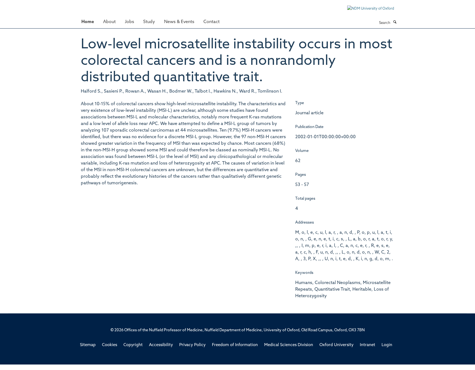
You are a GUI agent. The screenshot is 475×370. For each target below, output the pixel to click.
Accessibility (161, 345)
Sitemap (88, 345)
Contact (211, 22)
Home (87, 22)
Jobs (129, 22)
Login (387, 345)
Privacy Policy (192, 345)
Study (149, 22)
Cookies (109, 345)
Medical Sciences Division (288, 345)
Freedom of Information (235, 345)
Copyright (133, 345)
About (109, 22)
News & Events (179, 22)
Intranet (367, 345)
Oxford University (336, 345)
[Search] (395, 23)
